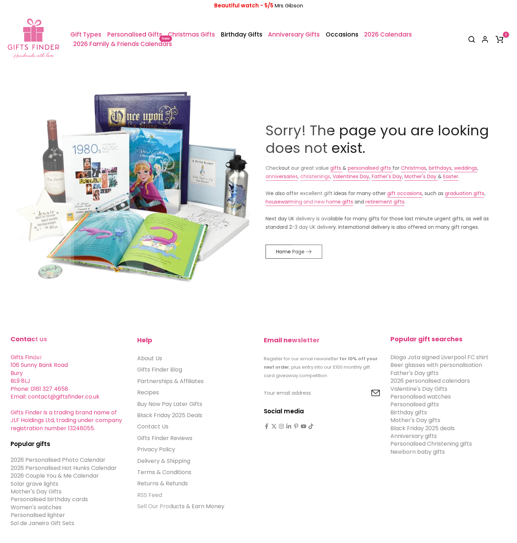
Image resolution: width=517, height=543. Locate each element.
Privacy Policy (156, 449)
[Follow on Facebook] (266, 426)
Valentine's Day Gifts (418, 388)
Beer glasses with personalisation (436, 365)
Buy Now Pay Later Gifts (169, 404)
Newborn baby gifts (417, 451)
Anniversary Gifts (294, 34)
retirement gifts (384, 201)
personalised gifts (370, 168)
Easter (450, 176)
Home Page (290, 251)
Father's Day (387, 176)
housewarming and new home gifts (309, 201)
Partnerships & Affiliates (170, 381)
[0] (499, 39)
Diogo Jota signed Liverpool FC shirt (439, 357)
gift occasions (404, 193)
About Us (149, 358)
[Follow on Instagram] (281, 426)
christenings (315, 176)
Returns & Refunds (162, 483)
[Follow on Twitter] (274, 426)
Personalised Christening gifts (431, 444)
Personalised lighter (38, 515)
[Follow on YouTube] (303, 426)
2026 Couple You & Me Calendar (55, 476)
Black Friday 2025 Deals (169, 415)
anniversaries (282, 176)
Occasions (342, 34)
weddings (465, 168)
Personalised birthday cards (49, 499)
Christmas (413, 168)
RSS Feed (149, 495)
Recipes (148, 392)
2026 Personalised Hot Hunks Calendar (64, 468)
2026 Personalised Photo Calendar (58, 460)
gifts (336, 168)
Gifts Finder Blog (159, 370)
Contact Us (152, 426)
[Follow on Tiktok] (311, 426)
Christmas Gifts (191, 34)
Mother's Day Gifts (36, 491)
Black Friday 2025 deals (422, 428)
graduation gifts (464, 193)
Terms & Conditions (164, 472)
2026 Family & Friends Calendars (122, 43)
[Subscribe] (367, 393)
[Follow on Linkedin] (289, 426)
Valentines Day (351, 176)
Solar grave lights (34, 483)
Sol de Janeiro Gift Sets (42, 523)
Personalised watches (420, 396)
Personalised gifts (414, 404)
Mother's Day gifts (415, 420)
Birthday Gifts (241, 34)
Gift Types (85, 34)
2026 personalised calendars (430, 381)
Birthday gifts (408, 412)
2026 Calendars (388, 34)
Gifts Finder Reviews (164, 438)
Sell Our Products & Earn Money (180, 506)
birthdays (440, 168)
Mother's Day (421, 176)
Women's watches (36, 507)
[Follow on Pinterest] (296, 426)
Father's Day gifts (414, 373)
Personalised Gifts (134, 34)
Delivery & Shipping (163, 461)
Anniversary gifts (413, 436)
